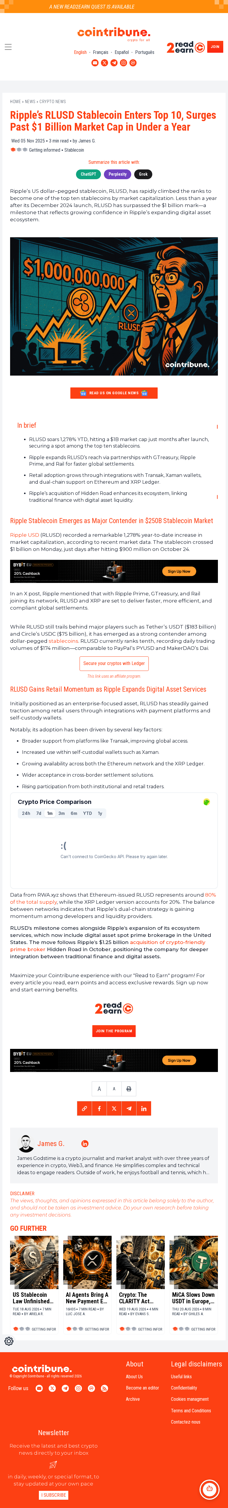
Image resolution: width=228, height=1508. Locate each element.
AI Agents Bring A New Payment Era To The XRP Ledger (87, 1298)
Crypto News (52, 101)
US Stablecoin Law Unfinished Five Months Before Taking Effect (31, 1298)
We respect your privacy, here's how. (43, 1458)
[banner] (114, 571)
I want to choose (68, 1478)
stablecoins (63, 641)
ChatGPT (88, 174)
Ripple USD (24, 535)
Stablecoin (74, 150)
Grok (143, 174)
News (30, 101)
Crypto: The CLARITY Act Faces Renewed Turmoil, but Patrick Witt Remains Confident (138, 1298)
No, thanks (26, 1478)
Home (15, 101)
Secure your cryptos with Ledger (114, 663)
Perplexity (117, 174)
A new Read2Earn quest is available (75, 7)
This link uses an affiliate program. (114, 676)
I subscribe (53, 1495)
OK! (110, 1478)
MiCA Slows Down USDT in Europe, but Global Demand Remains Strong (193, 1298)
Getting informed (44, 150)
